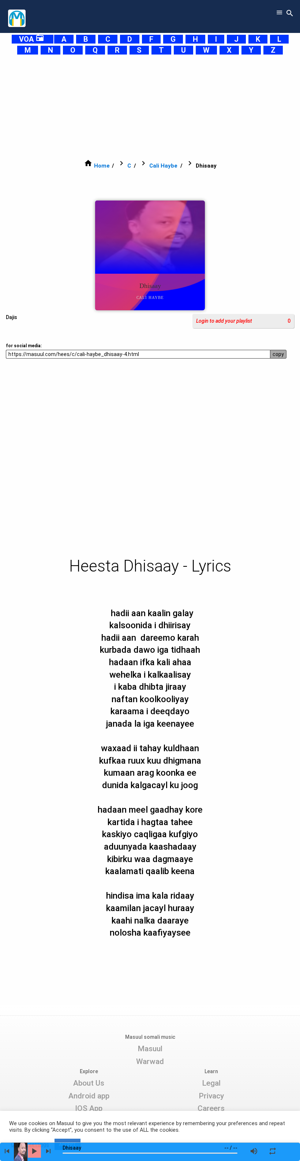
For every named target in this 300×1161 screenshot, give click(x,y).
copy (278, 354)
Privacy (211, 1095)
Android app (88, 1095)
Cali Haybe (163, 165)
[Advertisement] (150, 107)
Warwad (150, 1061)
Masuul (150, 1048)
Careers (211, 1108)
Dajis (11, 317)
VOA (31, 39)
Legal (211, 1083)
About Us (88, 1083)
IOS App (88, 1108)
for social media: (24, 345)
